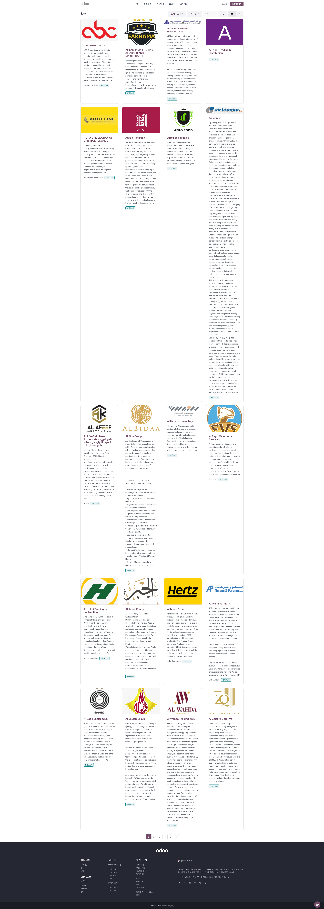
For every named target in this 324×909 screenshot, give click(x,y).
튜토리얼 (84, 865)
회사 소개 (140, 865)
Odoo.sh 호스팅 (115, 865)
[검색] (223, 14)
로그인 (224, 4)
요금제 (172, 4)
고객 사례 (140, 887)
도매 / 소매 (176, 13)
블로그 (138, 884)
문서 (82, 868)
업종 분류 (147, 4)
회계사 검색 (113, 883)
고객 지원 (184, 4)
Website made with (158, 905)
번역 (82, 892)
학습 (110, 878)
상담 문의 (140, 871)
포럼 (82, 871)
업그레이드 (112, 872)
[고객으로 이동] (99, 30)
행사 (138, 878)
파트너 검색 (113, 887)
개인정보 (149, 892)
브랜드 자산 (141, 868)
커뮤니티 (160, 4)
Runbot (83, 889)
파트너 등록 (113, 890)
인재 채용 (140, 874)
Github (83, 886)
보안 (138, 895)
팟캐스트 (139, 881)
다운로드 (84, 881)
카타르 (193, 13)
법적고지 (139, 892)
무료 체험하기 (236, 4)
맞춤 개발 (112, 875)
